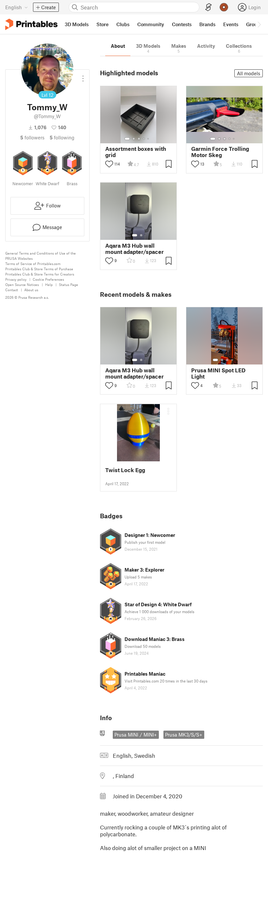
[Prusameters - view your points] (224, 7)
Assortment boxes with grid (135, 152)
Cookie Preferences (48, 279)
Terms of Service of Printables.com (32, 263)
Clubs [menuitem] (122, 24)
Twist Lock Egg (125, 470)
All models (248, 73)
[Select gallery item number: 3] (139, 138)
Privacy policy (15, 279)
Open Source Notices (22, 284)
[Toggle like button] (109, 164)
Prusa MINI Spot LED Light (218, 373)
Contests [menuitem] (182, 24)
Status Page (68, 284)
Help (49, 284)
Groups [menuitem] (254, 24)
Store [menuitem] (102, 24)
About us (31, 290)
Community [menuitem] (150, 24)
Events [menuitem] (230, 24)
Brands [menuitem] (207, 24)
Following (62, 137)
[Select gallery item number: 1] (127, 138)
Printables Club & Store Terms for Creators (39, 274)
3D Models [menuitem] (77, 24)
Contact (11, 290)
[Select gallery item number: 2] (133, 138)
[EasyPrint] (208, 7)
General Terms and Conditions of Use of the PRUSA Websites (40, 255)
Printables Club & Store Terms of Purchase (39, 269)
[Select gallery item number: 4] (144, 138)
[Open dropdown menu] (83, 75)
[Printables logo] (31, 24)
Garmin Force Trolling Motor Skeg (220, 152)
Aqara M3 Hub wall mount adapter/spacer (134, 248)
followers (32, 137)
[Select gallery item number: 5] (148, 138)
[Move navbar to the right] (259, 24)
